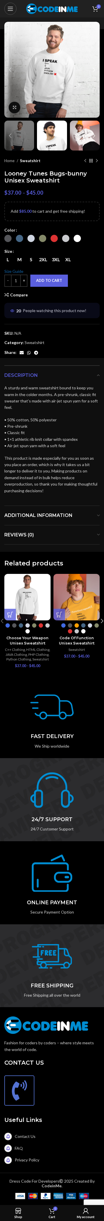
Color (9, 230)
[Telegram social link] (36, 353)
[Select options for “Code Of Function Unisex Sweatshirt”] (59, 614)
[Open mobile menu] (10, 9)
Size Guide (13, 271)
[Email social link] (21, 353)
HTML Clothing (37, 649)
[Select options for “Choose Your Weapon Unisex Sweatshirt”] (10, 614)
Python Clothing (18, 659)
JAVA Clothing (16, 654)
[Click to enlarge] (14, 107)
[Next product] (97, 161)
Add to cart (49, 280)
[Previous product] (85, 161)
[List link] (52, 1136)
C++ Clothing (15, 649)
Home (9, 160)
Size (8, 251)
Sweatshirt (30, 160)
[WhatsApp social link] (28, 353)
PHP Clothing (38, 654)
